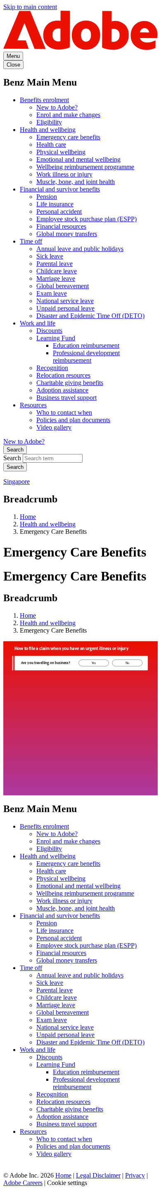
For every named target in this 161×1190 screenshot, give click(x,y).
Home (28, 516)
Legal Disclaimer (98, 1175)
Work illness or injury (64, 174)
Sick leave (49, 256)
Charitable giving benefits (69, 382)
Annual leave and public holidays (79, 248)
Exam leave (51, 293)
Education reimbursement (86, 345)
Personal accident (59, 211)
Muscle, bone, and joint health (75, 181)
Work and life (37, 323)
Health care (51, 144)
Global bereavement (62, 285)
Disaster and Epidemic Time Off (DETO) (90, 315)
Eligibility (49, 122)
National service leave (65, 300)
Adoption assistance (62, 390)
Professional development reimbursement (86, 356)
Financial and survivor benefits (60, 189)
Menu (13, 56)
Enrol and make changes (68, 114)
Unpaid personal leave (65, 308)
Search (15, 450)
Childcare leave (56, 271)
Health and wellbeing (48, 129)
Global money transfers (66, 233)
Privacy (135, 1175)
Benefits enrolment (44, 99)
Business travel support (66, 397)
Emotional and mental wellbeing (78, 159)
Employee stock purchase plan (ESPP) (86, 218)
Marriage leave (55, 278)
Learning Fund (55, 338)
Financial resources (61, 226)
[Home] (80, 47)
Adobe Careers (23, 1182)
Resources (33, 405)
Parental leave (54, 263)
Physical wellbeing (60, 151)
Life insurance (54, 204)
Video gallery (53, 427)
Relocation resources (63, 375)
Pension (46, 196)
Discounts (49, 330)
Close (13, 65)
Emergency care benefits (68, 137)
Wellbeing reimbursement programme (85, 166)
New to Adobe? (57, 107)
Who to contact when (64, 412)
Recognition (52, 367)
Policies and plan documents (73, 419)
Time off (31, 241)
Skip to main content (30, 6)
